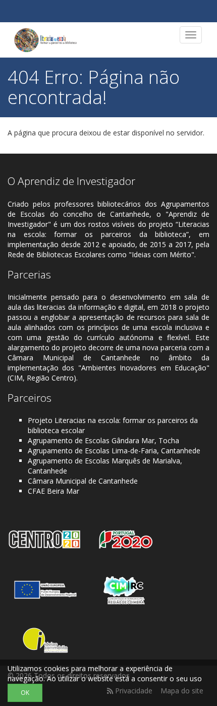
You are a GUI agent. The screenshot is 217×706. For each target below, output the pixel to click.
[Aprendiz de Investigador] (45, 40)
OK (25, 692)
